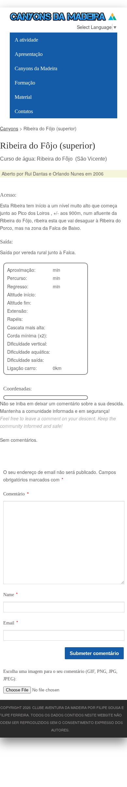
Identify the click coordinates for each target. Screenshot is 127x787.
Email (8, 623)
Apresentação (29, 54)
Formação (25, 82)
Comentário (16, 494)
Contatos (24, 111)
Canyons (9, 128)
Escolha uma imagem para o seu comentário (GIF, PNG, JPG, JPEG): (60, 675)
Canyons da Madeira (36, 68)
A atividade (26, 40)
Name (8, 594)
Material (23, 97)
